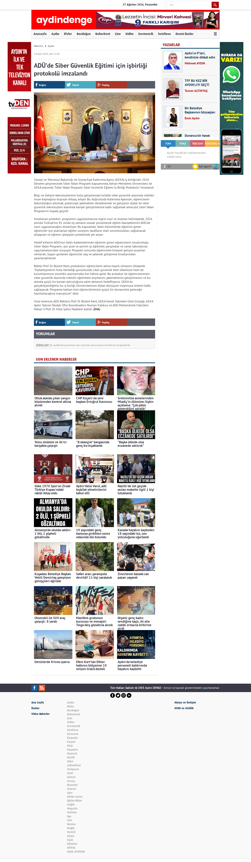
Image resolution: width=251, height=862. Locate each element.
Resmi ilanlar (185, 34)
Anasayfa (40, 34)
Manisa (71, 824)
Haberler (38, 46)
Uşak (70, 840)
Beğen (42, 85)
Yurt (69, 820)
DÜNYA (71, 847)
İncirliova (164, 34)
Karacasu (72, 734)
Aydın (55, 34)
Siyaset (71, 789)
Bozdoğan (84, 34)
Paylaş (105, 85)
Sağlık (71, 804)
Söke (70, 761)
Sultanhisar (74, 765)
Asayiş (71, 781)
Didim (130, 34)
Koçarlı (71, 741)
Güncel (71, 777)
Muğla (71, 828)
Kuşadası (72, 749)
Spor (70, 792)
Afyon (70, 836)
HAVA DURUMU (76, 851)
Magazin (72, 808)
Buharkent (102, 34)
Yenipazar (73, 769)
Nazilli (71, 757)
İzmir (70, 773)
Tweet (75, 85)
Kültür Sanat (74, 796)
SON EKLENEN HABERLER (56, 359)
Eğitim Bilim (74, 800)
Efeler (68, 34)
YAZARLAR (171, 45)
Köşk (70, 745)
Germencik (145, 34)
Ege (69, 816)
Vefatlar (72, 812)
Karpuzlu (72, 738)
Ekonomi (72, 785)
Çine (118, 34)
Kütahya (72, 844)
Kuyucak (72, 753)
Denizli (71, 832)
